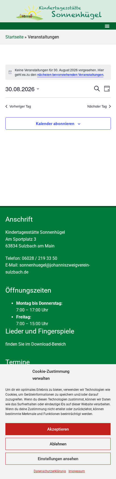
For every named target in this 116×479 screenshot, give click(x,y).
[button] (107, 26)
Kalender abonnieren (55, 123)
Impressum (77, 471)
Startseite (14, 37)
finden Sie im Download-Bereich (35, 344)
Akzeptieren (58, 429)
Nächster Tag (97, 106)
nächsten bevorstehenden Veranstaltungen (70, 74)
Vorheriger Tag (20, 106)
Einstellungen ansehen (58, 458)
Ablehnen (58, 444)
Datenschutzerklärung (50, 471)
